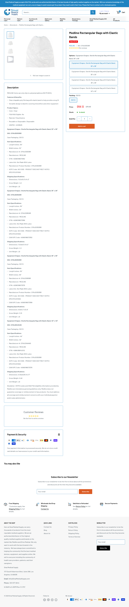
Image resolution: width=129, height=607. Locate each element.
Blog (45, 530)
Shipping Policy (14, 509)
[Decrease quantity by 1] (79, 119)
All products (13, 25)
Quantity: (72, 119)
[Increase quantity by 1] (90, 119)
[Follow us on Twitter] (48, 600)
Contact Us (45, 509)
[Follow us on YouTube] (56, 599)
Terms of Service (74, 537)
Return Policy (80, 506)
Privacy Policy (73, 527)
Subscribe (85, 491)
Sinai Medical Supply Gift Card (98, 19)
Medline (72, 46)
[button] (74, 48)
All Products (116, 19)
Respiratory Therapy (76, 19)
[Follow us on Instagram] (52, 599)
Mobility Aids (62, 19)
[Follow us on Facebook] (44, 599)
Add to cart (82, 126)
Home (6, 25)
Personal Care (7, 19)
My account (103, 13)
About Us (47, 533)
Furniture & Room (33, 19)
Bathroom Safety (48, 19)
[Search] (92, 12)
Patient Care (19, 19)
